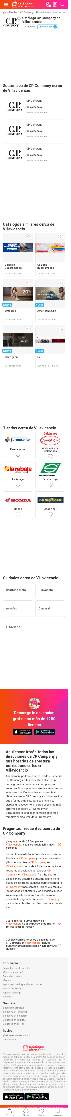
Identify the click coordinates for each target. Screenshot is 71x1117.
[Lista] (55, 4)
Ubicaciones (42, 12)
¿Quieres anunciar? (13, 972)
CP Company (26, 12)
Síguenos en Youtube (14, 1020)
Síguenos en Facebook (15, 1011)
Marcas (7, 980)
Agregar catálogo (12, 992)
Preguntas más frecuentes (16, 968)
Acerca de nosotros (13, 988)
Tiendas (13, 12)
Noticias (7, 996)
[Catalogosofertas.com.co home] (23, 4)
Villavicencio (13, 844)
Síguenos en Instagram (15, 1015)
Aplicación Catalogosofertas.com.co (22, 984)
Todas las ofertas (12, 976)
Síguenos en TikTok (13, 1024)
